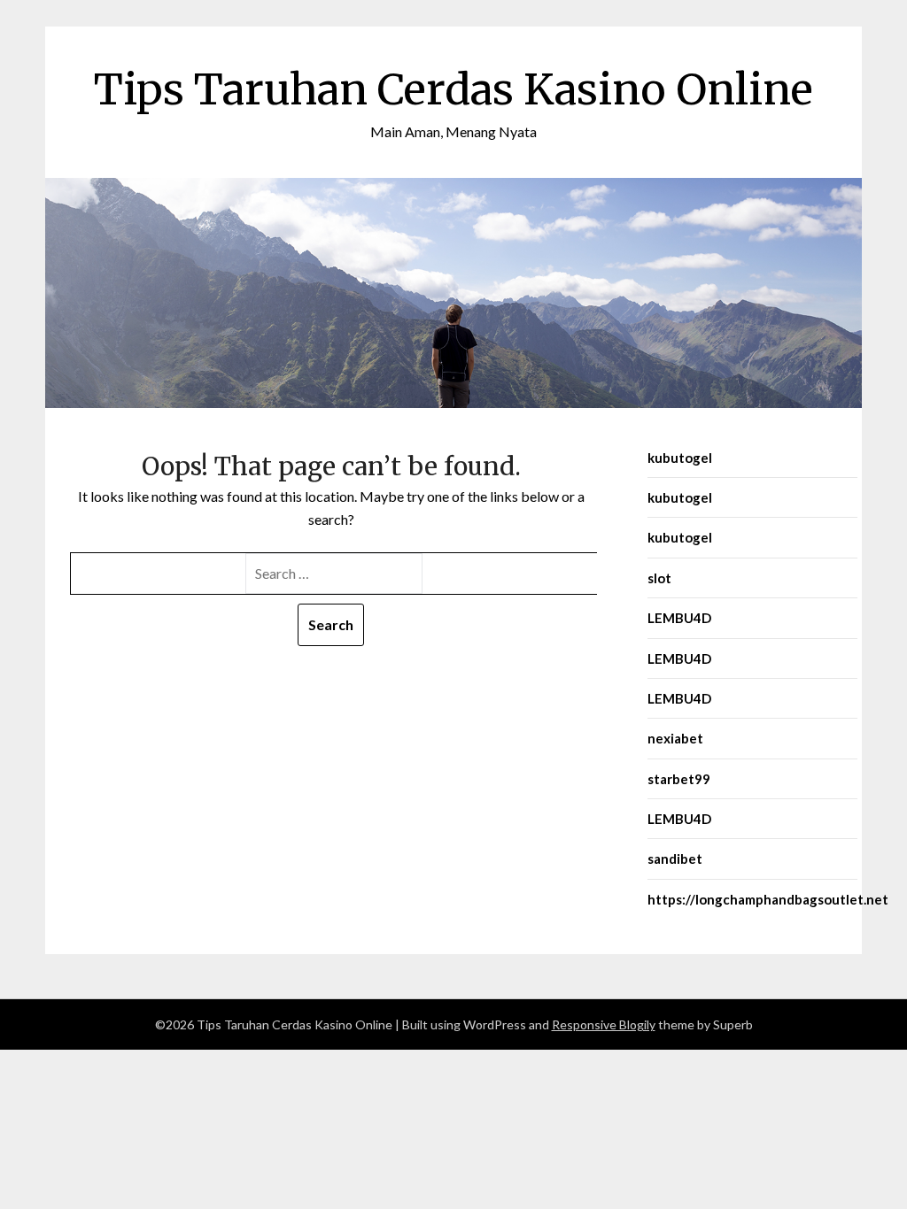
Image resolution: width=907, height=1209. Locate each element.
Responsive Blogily (603, 1024)
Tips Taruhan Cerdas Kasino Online (453, 89)
